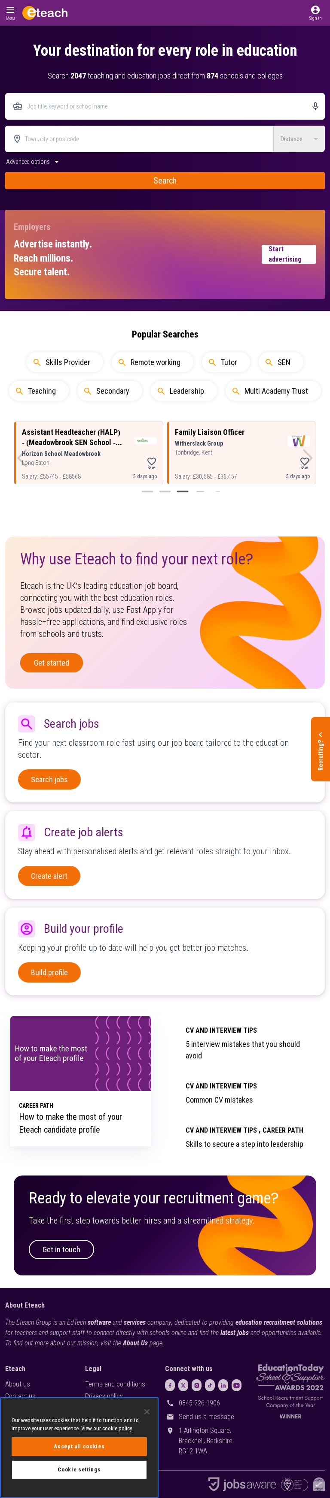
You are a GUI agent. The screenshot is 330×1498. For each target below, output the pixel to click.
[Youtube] (236, 1385)
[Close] (147, 1411)
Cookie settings (79, 1469)
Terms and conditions (115, 1384)
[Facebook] (170, 1385)
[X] (183, 1385)
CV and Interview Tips (221, 1030)
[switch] (33, 164)
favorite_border (152, 461)
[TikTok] (210, 1385)
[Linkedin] (223, 1385)
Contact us (20, 1396)
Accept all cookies (79, 1446)
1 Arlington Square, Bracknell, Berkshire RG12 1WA (205, 1440)
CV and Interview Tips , (223, 1130)
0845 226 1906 (199, 1403)
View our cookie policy (106, 1428)
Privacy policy (104, 1396)
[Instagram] (197, 1385)
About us (17, 1384)
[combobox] (165, 106)
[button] (315, 12)
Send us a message (206, 1417)
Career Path (283, 1130)
